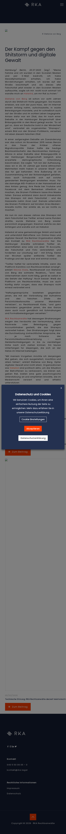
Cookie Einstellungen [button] (33, 419)
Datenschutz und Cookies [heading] (33, 394)
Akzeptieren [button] (33, 428)
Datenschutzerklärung (33, 438)
